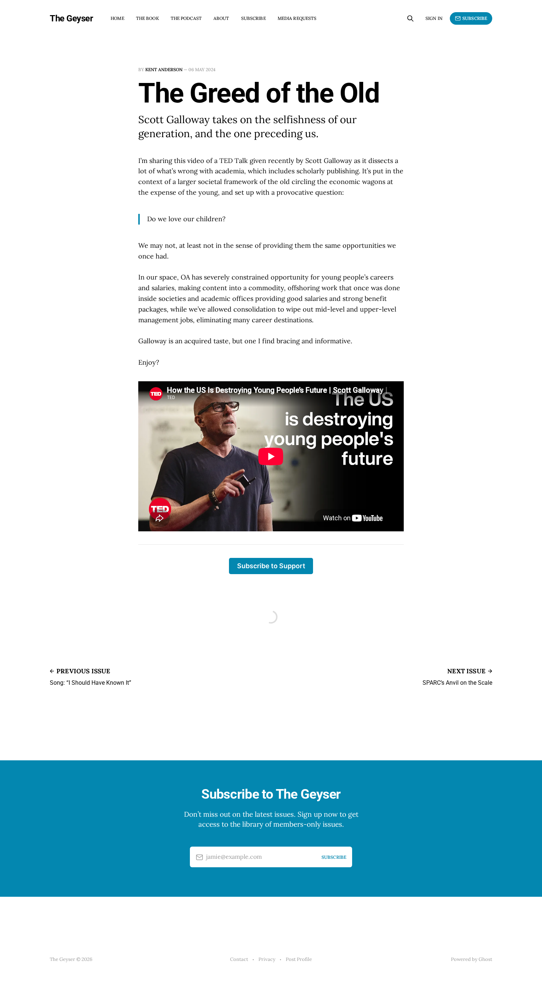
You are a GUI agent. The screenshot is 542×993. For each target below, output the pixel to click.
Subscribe (253, 18)
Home (117, 18)
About (221, 18)
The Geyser (71, 18)
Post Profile (299, 959)
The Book (147, 18)
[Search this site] (410, 18)
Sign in (433, 18)
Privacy (266, 959)
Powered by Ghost (471, 959)
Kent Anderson (164, 69)
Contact (239, 959)
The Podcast (186, 18)
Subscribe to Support (271, 566)
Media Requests (297, 18)
